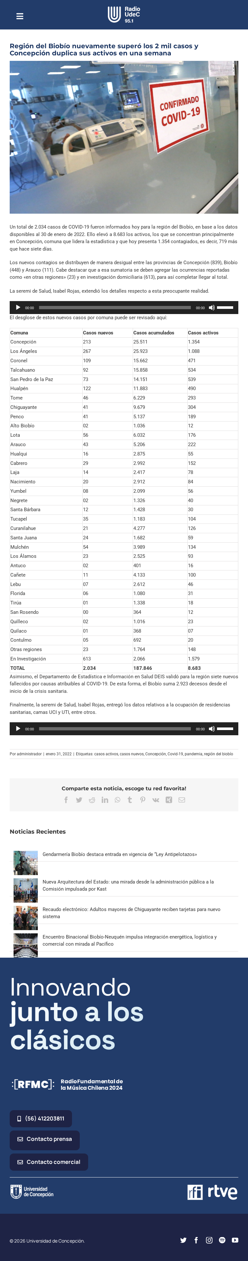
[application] (124, 307)
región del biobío (218, 754)
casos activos (106, 754)
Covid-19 (175, 754)
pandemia (193, 754)
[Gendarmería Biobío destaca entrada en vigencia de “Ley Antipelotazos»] (26, 854)
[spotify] (222, 1240)
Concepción (155, 754)
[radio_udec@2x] (124, 9)
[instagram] (209, 1240)
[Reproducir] (18, 307)
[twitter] (183, 1240)
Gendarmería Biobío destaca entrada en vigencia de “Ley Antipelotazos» (120, 854)
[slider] (226, 307)
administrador (29, 754)
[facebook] (196, 1240)
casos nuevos (132, 754)
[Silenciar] (212, 307)
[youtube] (235, 1240)
